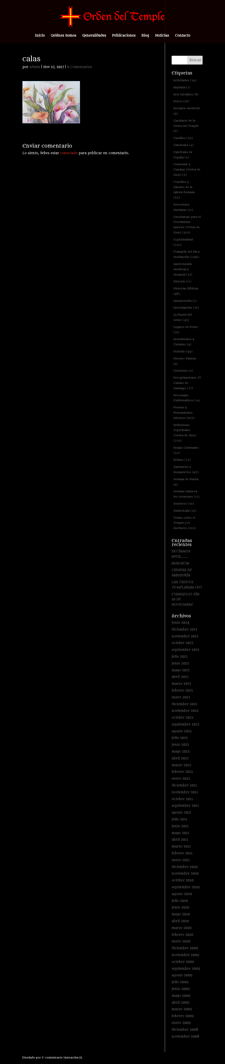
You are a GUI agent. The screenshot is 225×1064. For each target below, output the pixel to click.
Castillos (183, 138)
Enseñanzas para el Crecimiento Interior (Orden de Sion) (187, 224)
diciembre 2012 (184, 704)
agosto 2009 (182, 975)
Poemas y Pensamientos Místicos (183, 413)
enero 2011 (181, 860)
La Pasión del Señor (182, 317)
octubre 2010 (183, 880)
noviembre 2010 (185, 873)
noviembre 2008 (185, 1036)
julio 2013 (179, 657)
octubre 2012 (182, 718)
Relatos (182, 459)
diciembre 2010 (185, 867)
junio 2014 (180, 623)
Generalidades (94, 35)
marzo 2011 (181, 846)
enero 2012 (181, 779)
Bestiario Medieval (186, 111)
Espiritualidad (183, 242)
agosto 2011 (181, 812)
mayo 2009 (181, 996)
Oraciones (183, 370)
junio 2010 (180, 907)
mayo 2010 (181, 914)
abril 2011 (180, 840)
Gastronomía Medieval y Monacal (182, 269)
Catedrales (183, 145)
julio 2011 (179, 819)
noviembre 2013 (185, 636)
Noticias (162, 35)
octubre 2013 (182, 643)
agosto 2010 (182, 894)
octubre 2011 (182, 799)
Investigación (186, 307)
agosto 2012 (182, 731)
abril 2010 (180, 921)
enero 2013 (181, 697)
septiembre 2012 (185, 724)
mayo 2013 (180, 670)
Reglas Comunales (186, 450)
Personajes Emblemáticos (186, 398)
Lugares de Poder (185, 329)
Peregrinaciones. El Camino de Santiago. (187, 383)
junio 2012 (180, 745)
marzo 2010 (181, 928)
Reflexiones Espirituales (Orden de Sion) (184, 432)
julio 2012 (180, 738)
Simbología (184, 510)
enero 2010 (181, 941)
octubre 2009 (183, 962)
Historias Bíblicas (185, 291)
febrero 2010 (182, 935)
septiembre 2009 (186, 969)
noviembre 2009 (185, 955)
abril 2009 (180, 1003)
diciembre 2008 (185, 1030)
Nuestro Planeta (184, 361)
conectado (69, 153)
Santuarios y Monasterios (185, 469)
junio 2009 (181, 989)
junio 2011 (180, 826)
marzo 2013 (181, 684)
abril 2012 (180, 758)
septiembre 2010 (186, 887)
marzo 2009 (182, 1009)
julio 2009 (180, 982)
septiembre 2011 (185, 806)
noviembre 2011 (185, 792)
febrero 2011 (182, 853)
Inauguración (185, 300)
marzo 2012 (181, 765)
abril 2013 (180, 677)
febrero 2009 (183, 1016)
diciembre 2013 (184, 629)
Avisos (181, 101)
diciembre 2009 (185, 948)
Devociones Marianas (183, 207)
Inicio (40, 35)
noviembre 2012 (185, 711)
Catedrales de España (182, 154)
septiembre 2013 (185, 650)
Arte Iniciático (185, 94)
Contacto (182, 35)
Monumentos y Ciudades (183, 341)
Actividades (184, 80)
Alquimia (181, 87)
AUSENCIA (180, 563)
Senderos (183, 503)
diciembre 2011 (184, 785)
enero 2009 (181, 1023)
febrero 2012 (182, 772)
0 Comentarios (79, 67)
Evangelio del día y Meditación (186, 254)
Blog (145, 35)
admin (34, 67)
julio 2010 (180, 901)
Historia (182, 281)
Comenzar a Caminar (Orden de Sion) (186, 169)
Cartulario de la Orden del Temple (186, 126)
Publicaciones (124, 35)
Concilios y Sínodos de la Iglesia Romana (184, 189)
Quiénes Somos (63, 35)
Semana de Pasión (186, 481)
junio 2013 (180, 663)
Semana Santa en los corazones (186, 494)
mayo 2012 (181, 751)
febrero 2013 (182, 690)
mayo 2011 (180, 833)
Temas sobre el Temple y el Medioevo (184, 523)
